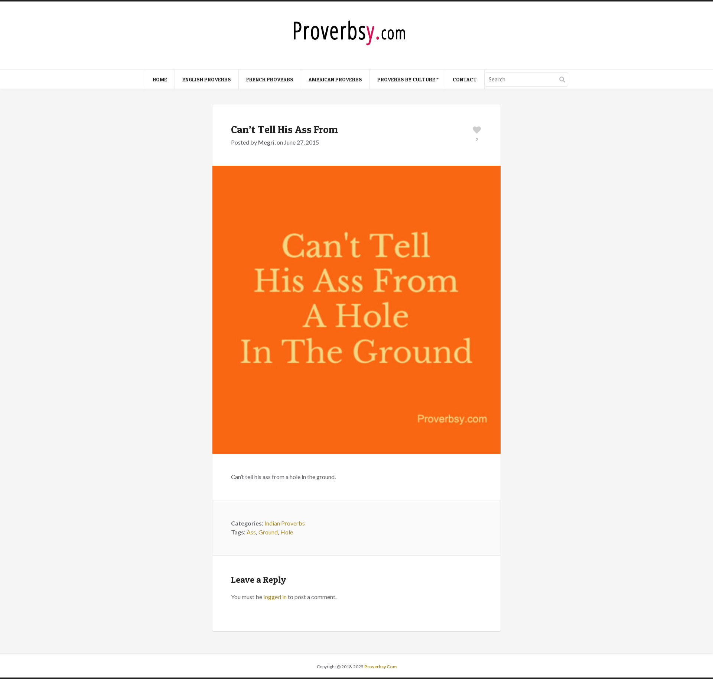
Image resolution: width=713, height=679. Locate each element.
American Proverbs (335, 79)
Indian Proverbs (284, 523)
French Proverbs (269, 79)
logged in (275, 596)
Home (160, 79)
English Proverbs (206, 79)
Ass (251, 532)
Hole (286, 532)
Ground (268, 532)
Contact (465, 79)
